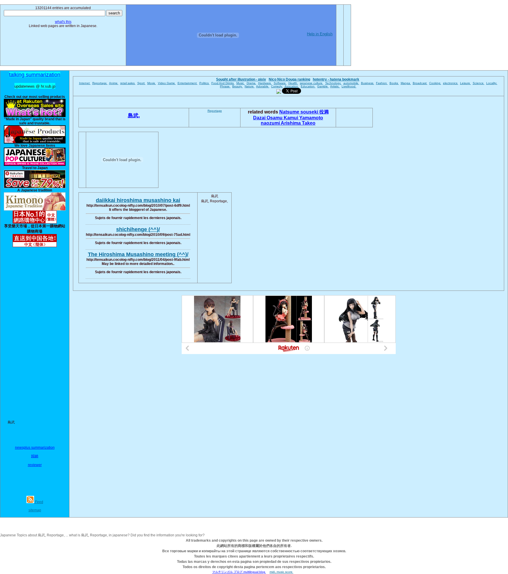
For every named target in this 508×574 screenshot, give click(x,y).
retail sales (128, 83)
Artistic (335, 86)
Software (280, 83)
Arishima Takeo (298, 123)
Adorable (262, 86)
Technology (333, 83)
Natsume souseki (299, 111)
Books (394, 83)
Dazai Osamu (268, 117)
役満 (324, 111)
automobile (351, 83)
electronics (450, 83)
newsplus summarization (35, 447)
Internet (85, 83)
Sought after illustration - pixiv (241, 79)
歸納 (34, 456)
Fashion (382, 83)
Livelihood (349, 86)
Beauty (237, 86)
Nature (250, 86)
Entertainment (188, 83)
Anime (113, 83)
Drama (251, 83)
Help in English (319, 34)
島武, (134, 116)
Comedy (277, 86)
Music (240, 83)
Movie (151, 83)
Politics (204, 83)
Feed (38, 502)
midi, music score (281, 571)
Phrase (225, 86)
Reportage (100, 83)
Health (293, 83)
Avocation (292, 86)
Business (367, 83)
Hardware (265, 83)
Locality (491, 83)
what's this (63, 22)
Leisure (465, 83)
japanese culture (311, 83)
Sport (141, 83)
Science (478, 83)
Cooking (435, 83)
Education (308, 86)
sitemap (35, 510)
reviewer (35, 465)
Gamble (323, 86)
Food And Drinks (223, 83)
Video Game (167, 83)
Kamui (291, 117)
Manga (406, 83)
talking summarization (34, 75)
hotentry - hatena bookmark (336, 79)
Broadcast (420, 83)
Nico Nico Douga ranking (289, 79)
